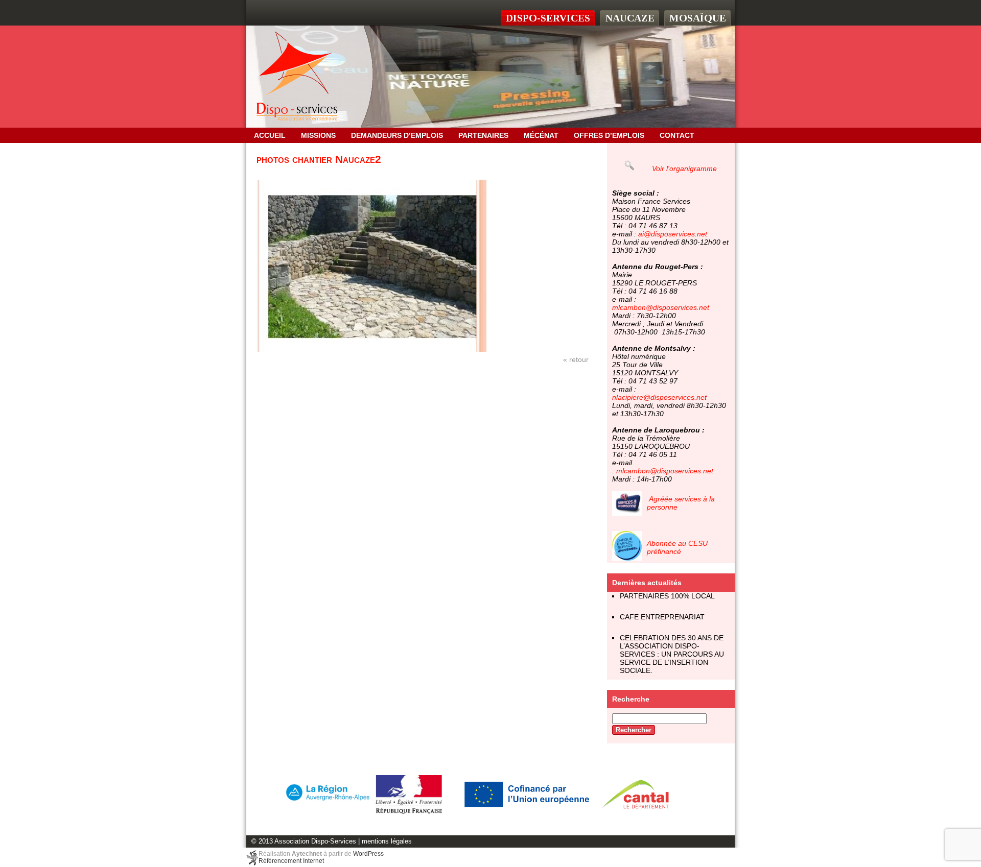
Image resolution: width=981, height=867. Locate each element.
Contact (677, 135)
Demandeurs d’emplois (397, 135)
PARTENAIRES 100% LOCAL (667, 596)
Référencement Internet (291, 860)
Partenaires (483, 135)
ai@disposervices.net (672, 234)
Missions (318, 135)
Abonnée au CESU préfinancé (677, 547)
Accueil (270, 135)
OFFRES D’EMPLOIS (609, 135)
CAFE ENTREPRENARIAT (662, 617)
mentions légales (387, 841)
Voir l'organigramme (684, 168)
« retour (576, 359)
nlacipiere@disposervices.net (659, 397)
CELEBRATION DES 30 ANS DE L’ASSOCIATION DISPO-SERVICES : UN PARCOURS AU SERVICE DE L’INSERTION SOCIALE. (672, 654)
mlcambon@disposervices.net (660, 307)
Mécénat (541, 135)
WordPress (368, 853)
